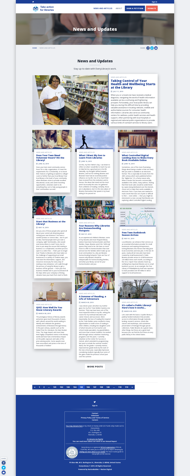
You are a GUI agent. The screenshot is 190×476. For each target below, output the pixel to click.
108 (101, 387)
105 (81, 387)
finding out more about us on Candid (92, 452)
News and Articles (103, 8)
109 (108, 387)
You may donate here (74, 426)
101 (54, 387)
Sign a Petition (135, 8)
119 (126, 387)
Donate (152, 8)
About (119, 8)
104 (74, 387)
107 (94, 387)
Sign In (154, 2)
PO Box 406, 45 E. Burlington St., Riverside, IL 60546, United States (95, 462)
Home (34, 48)
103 (68, 387)
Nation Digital (106, 469)
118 (119, 387)
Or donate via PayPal (95, 439)
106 (88, 387)
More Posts (95, 366)
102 (61, 387)
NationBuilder (93, 469)
